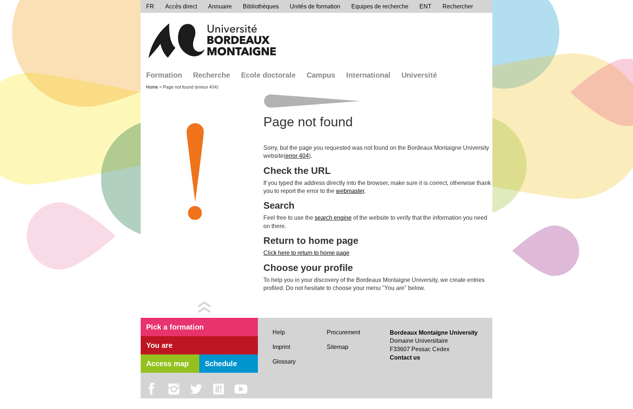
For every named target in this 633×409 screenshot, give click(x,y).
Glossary (284, 361)
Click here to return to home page (306, 253)
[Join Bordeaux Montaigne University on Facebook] (151, 389)
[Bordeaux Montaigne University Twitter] (196, 389)
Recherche (211, 75)
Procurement (343, 332)
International (368, 75)
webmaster (350, 191)
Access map (167, 364)
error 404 (297, 156)
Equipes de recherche (379, 6)
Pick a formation (175, 327)
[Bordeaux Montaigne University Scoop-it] (218, 389)
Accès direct (181, 6)
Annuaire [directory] (220, 6)
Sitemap (337, 347)
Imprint (281, 347)
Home (152, 87)
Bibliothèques (261, 6)
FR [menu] (150, 6)
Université (419, 75)
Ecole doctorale (268, 75)
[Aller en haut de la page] (204, 306)
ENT (425, 6)
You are (159, 345)
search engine (333, 218)
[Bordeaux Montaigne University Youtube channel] (241, 389)
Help (279, 332)
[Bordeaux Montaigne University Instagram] (174, 389)
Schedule (221, 364)
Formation (164, 75)
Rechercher (458, 6)
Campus (321, 75)
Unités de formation (315, 6)
